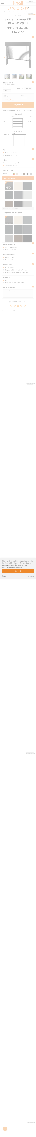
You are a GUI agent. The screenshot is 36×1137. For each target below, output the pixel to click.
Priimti (18, 571)
